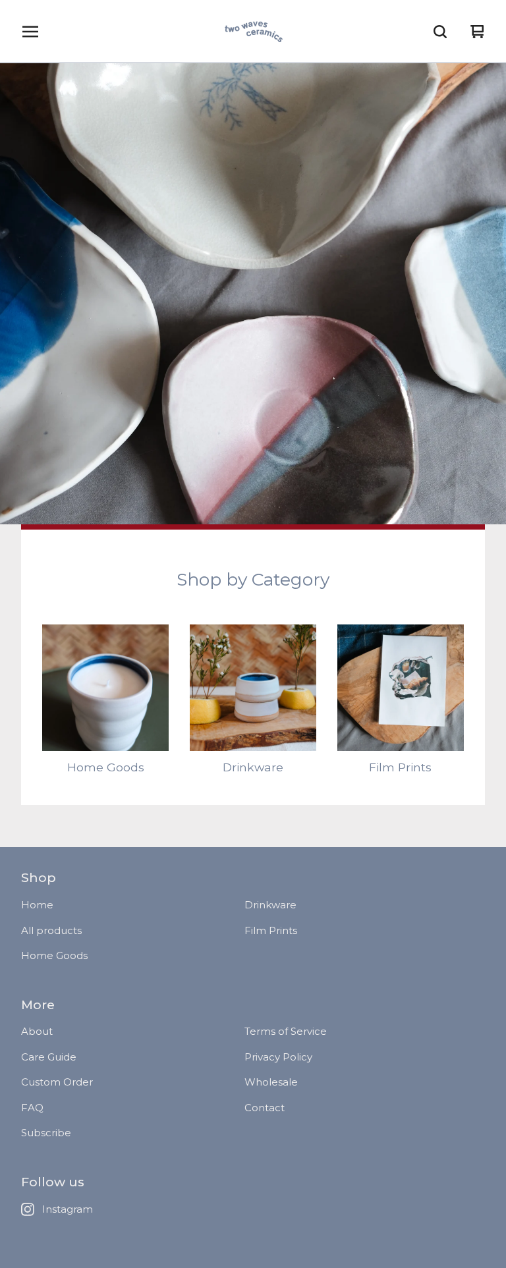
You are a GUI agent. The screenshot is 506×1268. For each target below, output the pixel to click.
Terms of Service (285, 1031)
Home (37, 904)
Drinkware (270, 904)
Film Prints (270, 930)
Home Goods (54, 955)
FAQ (32, 1107)
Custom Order (57, 1082)
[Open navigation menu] (30, 31)
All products (51, 930)
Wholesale (271, 1082)
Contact (264, 1107)
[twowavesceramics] (253, 32)
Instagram (67, 1209)
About (37, 1031)
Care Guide (48, 1057)
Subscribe (46, 1132)
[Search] (440, 31)
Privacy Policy (278, 1057)
